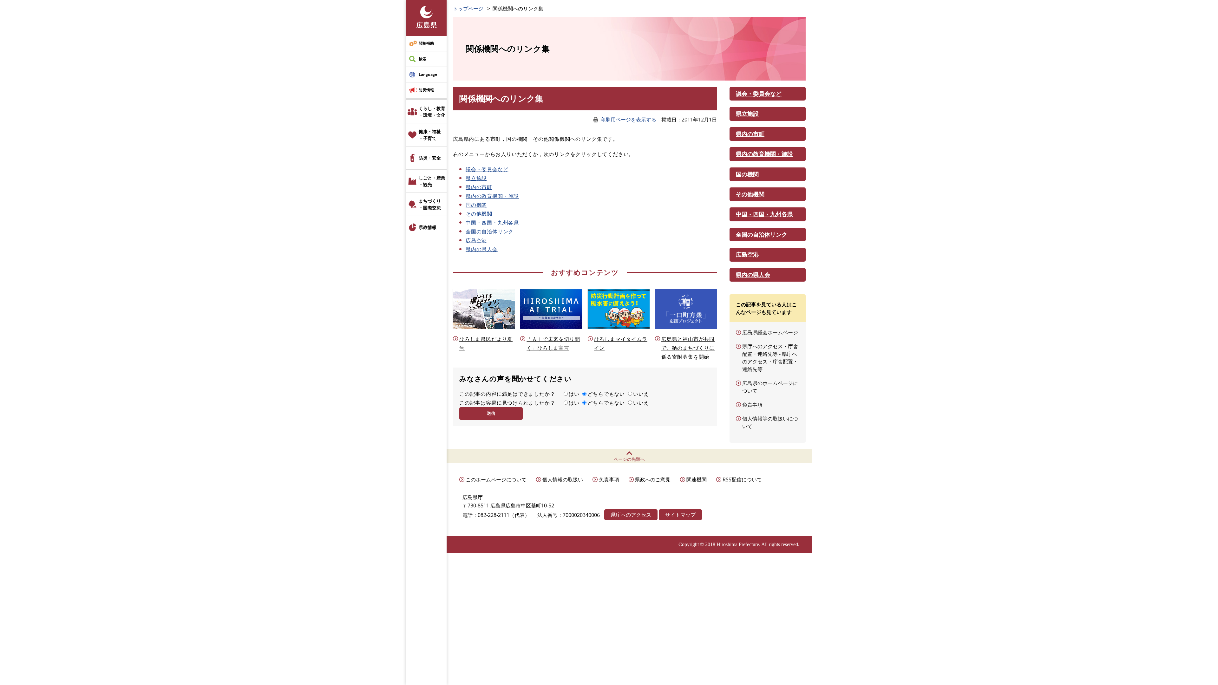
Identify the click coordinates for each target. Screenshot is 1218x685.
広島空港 (476, 240)
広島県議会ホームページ (770, 332)
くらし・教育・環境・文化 (432, 111)
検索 (422, 59)
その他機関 (479, 213)
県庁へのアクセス (631, 514)
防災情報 (426, 90)
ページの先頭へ (629, 459)
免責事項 (752, 404)
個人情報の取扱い (562, 479)
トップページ (468, 8)
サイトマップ (680, 514)
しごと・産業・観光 (432, 181)
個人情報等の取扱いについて (770, 422)
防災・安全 (430, 158)
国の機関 (476, 204)
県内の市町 (479, 187)
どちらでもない (606, 393)
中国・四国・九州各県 (492, 222)
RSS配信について (742, 479)
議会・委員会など (487, 169)
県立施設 (476, 178)
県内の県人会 (482, 249)
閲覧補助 (426, 43)
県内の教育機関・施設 (492, 195)
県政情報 (427, 227)
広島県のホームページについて (770, 387)
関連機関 (696, 479)
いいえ (641, 393)
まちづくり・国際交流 (430, 204)
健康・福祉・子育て (430, 134)
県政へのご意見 (653, 479)
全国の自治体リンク (490, 231)
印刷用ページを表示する (628, 119)
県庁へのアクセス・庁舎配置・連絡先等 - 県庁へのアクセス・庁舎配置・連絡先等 (770, 358)
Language (428, 74)
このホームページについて (496, 479)
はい (574, 393)
